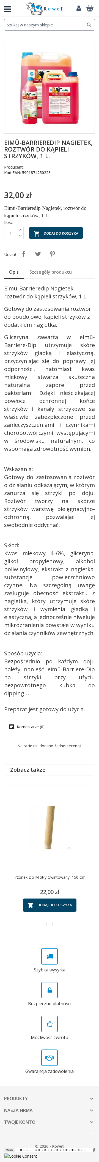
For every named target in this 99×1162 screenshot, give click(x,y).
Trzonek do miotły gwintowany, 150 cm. (49, 877)
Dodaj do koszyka (56, 233)
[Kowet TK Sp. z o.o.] (44, 8)
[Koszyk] (90, 8)
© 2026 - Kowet (49, 1146)
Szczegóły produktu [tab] (50, 272)
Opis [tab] (14, 272)
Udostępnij (23, 253)
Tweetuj (37, 253)
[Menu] (9, 8)
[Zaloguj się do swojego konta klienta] (78, 8)
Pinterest (52, 253)
